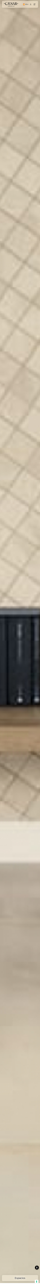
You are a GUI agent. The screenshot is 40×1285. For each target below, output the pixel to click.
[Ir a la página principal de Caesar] (11, 4)
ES (27, 4)
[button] (37, 1268)
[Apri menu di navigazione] (34, 4)
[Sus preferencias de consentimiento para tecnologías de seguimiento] (36, 1281)
